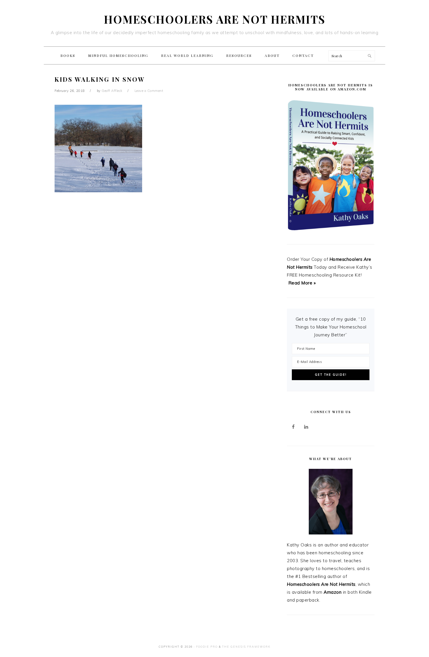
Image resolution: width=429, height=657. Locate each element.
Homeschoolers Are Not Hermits (214, 19)
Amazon (332, 592)
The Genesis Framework (246, 646)
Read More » (302, 283)
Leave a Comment (149, 91)
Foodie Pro (207, 646)
